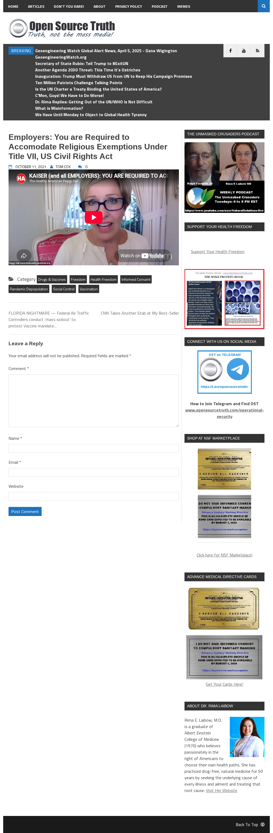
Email (15, 462)
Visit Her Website (221, 790)
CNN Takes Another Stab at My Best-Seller (140, 313)
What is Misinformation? (59, 108)
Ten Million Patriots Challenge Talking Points (78, 82)
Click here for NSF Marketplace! (224, 555)
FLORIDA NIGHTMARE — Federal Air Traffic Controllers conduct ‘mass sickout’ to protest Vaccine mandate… (49, 319)
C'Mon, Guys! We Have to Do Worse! (69, 95)
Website (16, 486)
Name (15, 438)
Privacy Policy (128, 6)
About (100, 6)
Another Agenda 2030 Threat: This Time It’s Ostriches (87, 70)
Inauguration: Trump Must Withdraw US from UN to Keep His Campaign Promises (113, 76)
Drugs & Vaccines (52, 279)
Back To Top (247, 824)
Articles (36, 6)
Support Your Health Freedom (217, 251)
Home (13, 6)
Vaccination (89, 289)
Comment (19, 368)
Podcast (160, 6)
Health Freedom (104, 279)
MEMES (183, 6)
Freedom (78, 279)
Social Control (64, 289)
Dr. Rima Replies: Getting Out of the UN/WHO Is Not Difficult (93, 102)
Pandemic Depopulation (29, 289)
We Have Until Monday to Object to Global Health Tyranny (91, 114)
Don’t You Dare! (69, 6)
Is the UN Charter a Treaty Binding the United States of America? (98, 89)
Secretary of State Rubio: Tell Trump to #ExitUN (81, 63)
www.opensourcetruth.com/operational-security (224, 413)
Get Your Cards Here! (224, 684)
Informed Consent (136, 279)
